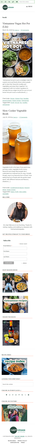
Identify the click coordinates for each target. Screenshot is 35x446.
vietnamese (6, 105)
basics (13, 192)
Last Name (6, 256)
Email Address (7, 246)
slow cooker (22, 192)
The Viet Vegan (19, 436)
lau (21, 102)
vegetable (6, 194)
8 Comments (25, 30)
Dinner (12, 98)
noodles (24, 102)
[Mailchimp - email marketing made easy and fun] (24, 263)
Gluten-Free (19, 98)
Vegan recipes (16, 100)
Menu (30, 6)
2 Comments (23, 117)
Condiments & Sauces (17, 188)
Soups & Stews (7, 100)
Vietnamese (25, 100)
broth (12, 102)
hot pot (17, 102)
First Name (6, 251)
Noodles (25, 98)
